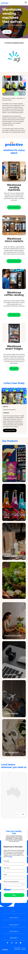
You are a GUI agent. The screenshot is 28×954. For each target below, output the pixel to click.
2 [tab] (13, 69)
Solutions (13, 918)
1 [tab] (11, 69)
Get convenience (14, 207)
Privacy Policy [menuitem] (17, 947)
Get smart (14, 368)
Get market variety (14, 261)
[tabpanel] (14, 56)
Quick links (13, 925)
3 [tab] (15, 69)
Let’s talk (7, 32)
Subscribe (13, 938)
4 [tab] (17, 69)
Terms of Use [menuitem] (17, 949)
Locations (13, 931)
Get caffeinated (14, 314)
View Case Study (10, 430)
